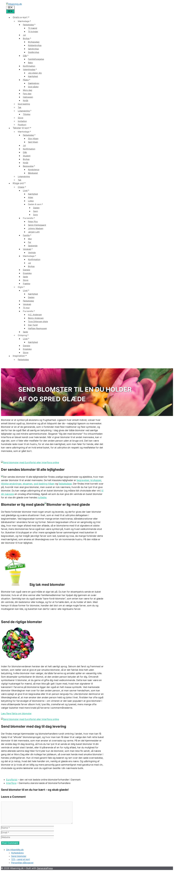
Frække (26, 283)
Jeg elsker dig (35, 73)
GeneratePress (45, 868)
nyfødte (42, 497)
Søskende (32, 245)
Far (29, 242)
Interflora (11, 783)
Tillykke (26, 114)
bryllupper (95, 480)
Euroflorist (11, 779)
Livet (25, 190)
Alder (30, 197)
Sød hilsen (33, 142)
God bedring (24, 104)
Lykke (31, 201)
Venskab (27, 249)
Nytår (25, 100)
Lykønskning (24, 111)
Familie (26, 235)
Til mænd (32, 28)
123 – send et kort (20, 859)
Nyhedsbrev (17, 853)
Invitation (22, 121)
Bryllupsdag (33, 42)
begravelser (83, 480)
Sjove (20, 117)
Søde (25, 276)
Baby (30, 62)
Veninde (32, 252)
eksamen (27, 483)
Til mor (26, 307)
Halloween (28, 97)
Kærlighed (33, 76)
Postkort (22, 124)
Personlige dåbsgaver (22, 862)
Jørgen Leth (34, 232)
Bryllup (26, 38)
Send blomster (18, 856)
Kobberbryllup (35, 45)
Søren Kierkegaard (37, 225)
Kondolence (33, 169)
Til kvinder (33, 31)
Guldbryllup (33, 52)
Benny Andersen (36, 318)
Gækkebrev (33, 83)
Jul (24, 35)
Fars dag (27, 93)
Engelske (27, 273)
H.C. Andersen (35, 314)
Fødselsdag (28, 24)
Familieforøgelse (36, 59)
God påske (33, 86)
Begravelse (28, 166)
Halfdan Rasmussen (37, 328)
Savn (35, 211)
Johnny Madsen (35, 228)
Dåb (25, 55)
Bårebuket (33, 173)
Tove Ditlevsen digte (38, 321)
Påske (26, 80)
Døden (36, 207)
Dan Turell (33, 325)
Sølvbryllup (33, 48)
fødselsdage (65, 483)
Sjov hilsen (33, 138)
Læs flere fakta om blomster (16, 713)
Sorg (35, 214)
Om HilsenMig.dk (15, 849)
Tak (19, 107)
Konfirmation (29, 66)
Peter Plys (33, 221)
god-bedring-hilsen (44, 483)
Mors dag (27, 90)
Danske (26, 270)
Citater (21, 187)
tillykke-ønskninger (11, 483)
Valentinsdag (29, 69)
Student (26, 155)
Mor (30, 238)
